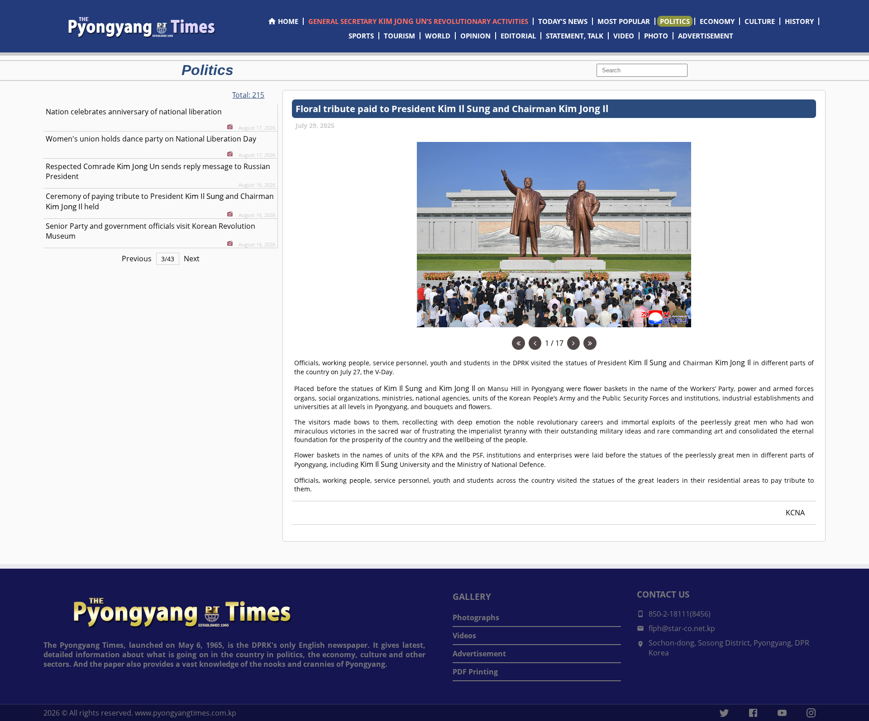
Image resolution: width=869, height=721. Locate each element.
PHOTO (656, 35)
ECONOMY (717, 21)
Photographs (476, 617)
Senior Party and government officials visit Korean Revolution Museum (150, 231)
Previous (137, 259)
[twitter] (724, 713)
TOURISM (399, 35)
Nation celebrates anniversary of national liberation (134, 112)
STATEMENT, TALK (574, 35)
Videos (464, 636)
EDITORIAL (518, 35)
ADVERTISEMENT (705, 35)
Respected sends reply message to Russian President (158, 171)
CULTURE (760, 21)
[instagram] (811, 713)
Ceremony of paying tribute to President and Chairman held (160, 201)
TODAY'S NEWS (562, 21)
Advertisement (479, 654)
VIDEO (623, 35)
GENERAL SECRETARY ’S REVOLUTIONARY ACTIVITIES (418, 21)
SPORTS (361, 35)
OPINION (475, 35)
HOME (288, 21)
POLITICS (675, 21)
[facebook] (753, 713)
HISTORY (799, 21)
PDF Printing (475, 672)
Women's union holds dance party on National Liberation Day (151, 139)
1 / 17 (554, 343)
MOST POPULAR (623, 21)
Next (192, 259)
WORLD (437, 35)
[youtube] (782, 713)
